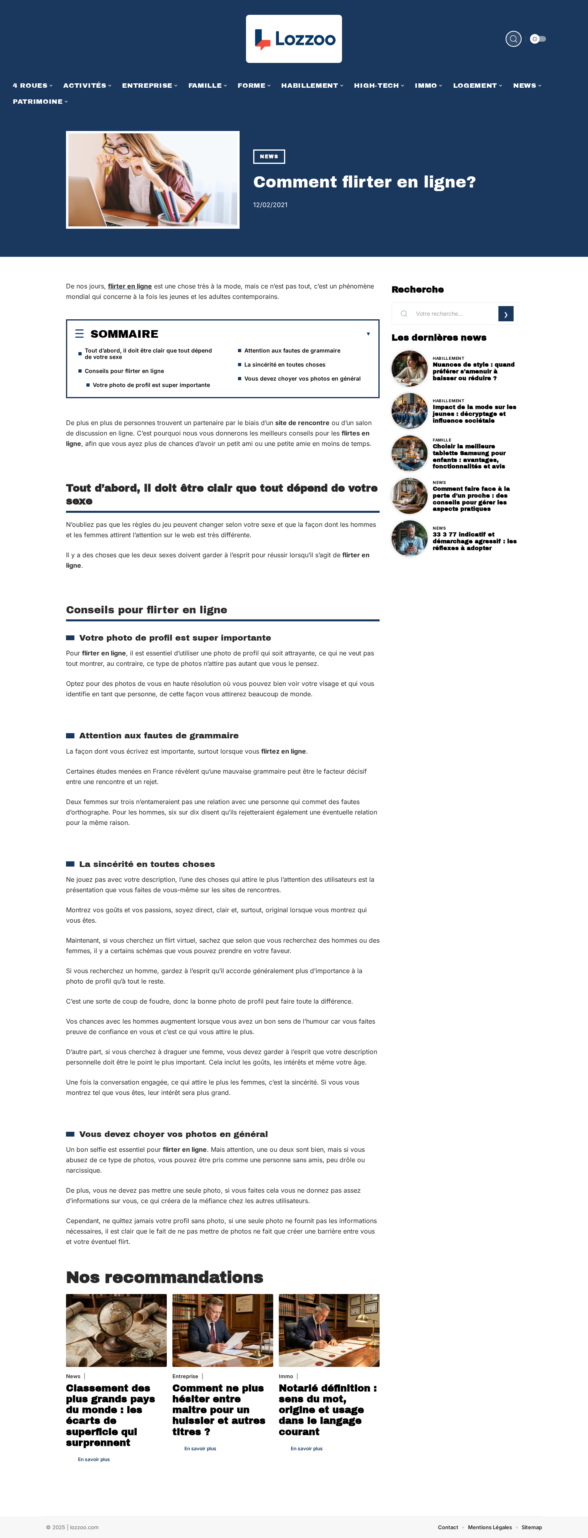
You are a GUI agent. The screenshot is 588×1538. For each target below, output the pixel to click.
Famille (442, 439)
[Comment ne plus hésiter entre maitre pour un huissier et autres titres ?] (222, 1330)
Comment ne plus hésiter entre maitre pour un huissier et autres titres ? (219, 1410)
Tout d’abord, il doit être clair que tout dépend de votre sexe (148, 353)
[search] (514, 39)
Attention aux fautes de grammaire (292, 350)
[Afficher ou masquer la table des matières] (264, 334)
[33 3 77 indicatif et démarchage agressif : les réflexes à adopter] (410, 538)
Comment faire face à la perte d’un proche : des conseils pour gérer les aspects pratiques (471, 499)
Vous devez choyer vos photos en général (302, 378)
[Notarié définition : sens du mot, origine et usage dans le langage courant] (329, 1330)
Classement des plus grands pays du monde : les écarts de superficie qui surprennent (110, 1415)
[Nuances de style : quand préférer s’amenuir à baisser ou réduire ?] (410, 369)
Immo (286, 1376)
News (269, 156)
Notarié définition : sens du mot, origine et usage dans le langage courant (328, 1410)
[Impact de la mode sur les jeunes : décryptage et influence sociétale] (410, 411)
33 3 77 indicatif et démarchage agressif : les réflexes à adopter (475, 541)
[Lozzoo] (294, 39)
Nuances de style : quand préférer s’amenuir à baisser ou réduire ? (474, 371)
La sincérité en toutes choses (285, 364)
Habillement (449, 358)
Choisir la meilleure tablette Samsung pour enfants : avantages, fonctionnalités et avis (469, 456)
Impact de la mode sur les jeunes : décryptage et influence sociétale (474, 414)
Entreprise (185, 1376)
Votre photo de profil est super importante (151, 384)
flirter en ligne (130, 286)
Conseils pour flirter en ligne (124, 370)
